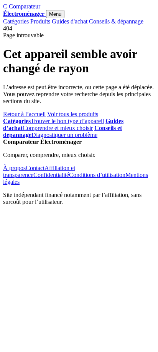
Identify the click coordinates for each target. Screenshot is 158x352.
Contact (35, 168)
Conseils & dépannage (116, 21)
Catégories (16, 21)
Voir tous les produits (72, 114)
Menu (55, 14)
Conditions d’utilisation (97, 175)
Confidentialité (51, 175)
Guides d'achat (69, 21)
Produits (40, 21)
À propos (14, 168)
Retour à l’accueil (24, 114)
